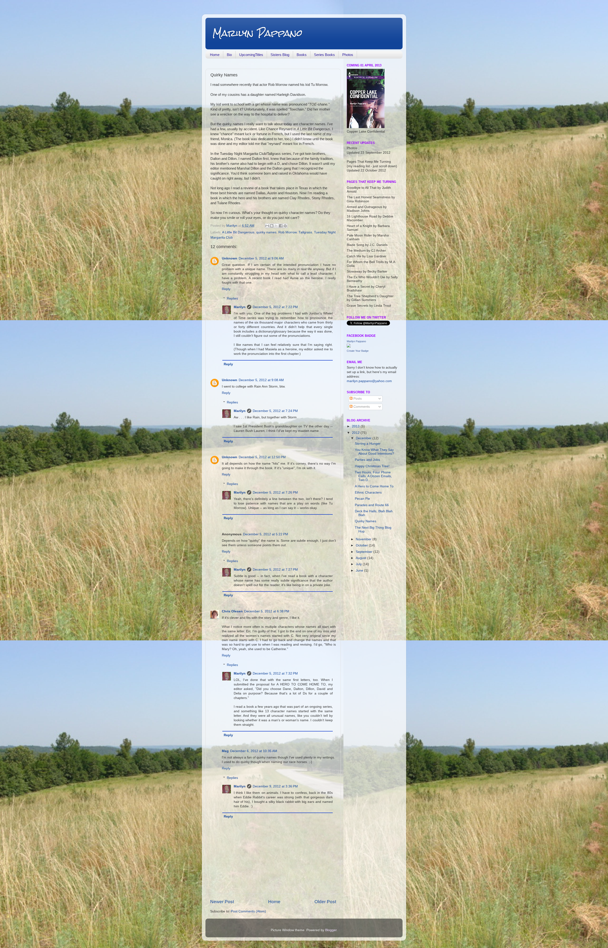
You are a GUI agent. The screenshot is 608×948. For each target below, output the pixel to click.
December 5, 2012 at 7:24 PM (275, 411)
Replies (232, 298)
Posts (357, 398)
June (360, 570)
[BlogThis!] (271, 225)
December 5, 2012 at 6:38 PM (266, 611)
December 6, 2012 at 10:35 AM (253, 751)
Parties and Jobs (367, 460)
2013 (356, 426)
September (364, 552)
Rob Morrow (287, 232)
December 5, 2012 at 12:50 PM (262, 457)
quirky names (266, 232)
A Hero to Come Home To (374, 486)
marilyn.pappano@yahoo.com (369, 381)
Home (214, 55)
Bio (229, 55)
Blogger (331, 930)
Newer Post (222, 901)
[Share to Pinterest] (285, 225)
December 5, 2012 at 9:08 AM (261, 380)
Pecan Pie (362, 498)
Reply (226, 289)
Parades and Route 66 (372, 505)
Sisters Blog (280, 55)
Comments (361, 406)
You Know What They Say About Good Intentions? (374, 451)
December (364, 438)
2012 (356, 433)
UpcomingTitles (251, 55)
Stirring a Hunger (367, 443)
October (362, 545)
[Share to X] (276, 225)
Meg (225, 751)
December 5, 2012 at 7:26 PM (275, 492)
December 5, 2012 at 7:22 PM (275, 307)
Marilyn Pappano (258, 33)
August (361, 558)
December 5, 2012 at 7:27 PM (275, 569)
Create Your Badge (358, 350)
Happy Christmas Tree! (372, 466)
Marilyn (240, 307)
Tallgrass (305, 232)
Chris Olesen (232, 611)
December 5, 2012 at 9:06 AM (261, 258)
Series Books (324, 55)
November (364, 539)
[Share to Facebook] (280, 225)
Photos (347, 55)
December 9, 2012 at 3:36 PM (275, 786)
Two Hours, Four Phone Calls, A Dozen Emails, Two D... (373, 476)
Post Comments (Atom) (248, 911)
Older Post (325, 901)
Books (302, 55)
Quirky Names (365, 521)
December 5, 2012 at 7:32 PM (275, 673)
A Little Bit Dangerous (238, 232)
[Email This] (267, 225)
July (359, 564)
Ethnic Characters (368, 492)
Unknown (229, 258)
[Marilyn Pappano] (349, 346)
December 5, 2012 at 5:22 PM (265, 534)
